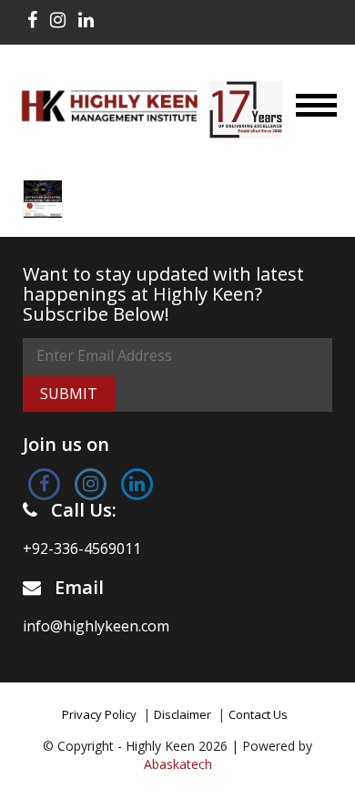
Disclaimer (182, 714)
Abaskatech (178, 764)
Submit (68, 394)
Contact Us (258, 714)
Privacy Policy (99, 714)
